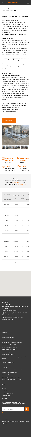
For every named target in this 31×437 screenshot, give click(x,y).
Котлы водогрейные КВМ (8, 337)
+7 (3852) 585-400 (12, 2)
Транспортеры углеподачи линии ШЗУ (11, 377)
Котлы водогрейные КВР (8, 335)
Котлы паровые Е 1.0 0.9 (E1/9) (9, 344)
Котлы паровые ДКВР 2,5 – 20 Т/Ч (10, 352)
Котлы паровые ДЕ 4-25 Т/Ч (8, 354)
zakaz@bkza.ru (21, 184)
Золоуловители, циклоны (8, 365)
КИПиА (3, 384)
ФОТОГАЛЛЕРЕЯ (6, 395)
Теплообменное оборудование (9, 372)
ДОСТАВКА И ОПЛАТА (7, 393)
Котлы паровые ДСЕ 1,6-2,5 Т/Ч (9, 347)
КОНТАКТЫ (4, 398)
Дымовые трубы (6, 374)
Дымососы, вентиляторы (8, 362)
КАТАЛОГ (4, 388)
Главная (4, 9)
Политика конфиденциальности (12, 413)
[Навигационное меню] (28, 3)
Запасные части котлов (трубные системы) (12, 379)
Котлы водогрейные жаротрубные (10, 340)
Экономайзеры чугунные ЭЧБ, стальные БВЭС (13, 370)
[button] (9, 120)
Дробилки (4, 367)
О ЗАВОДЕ (4, 391)
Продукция (11, 9)
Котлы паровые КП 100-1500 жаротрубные (12, 342)
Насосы (3, 382)
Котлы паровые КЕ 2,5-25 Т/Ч (9, 349)
